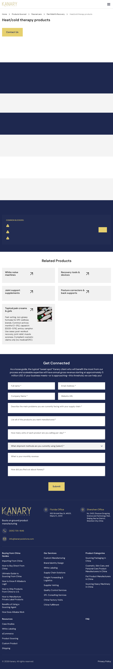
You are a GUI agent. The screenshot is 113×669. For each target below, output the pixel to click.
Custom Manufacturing (54, 558)
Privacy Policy (104, 661)
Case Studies (8, 624)
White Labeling (51, 567)
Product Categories (95, 553)
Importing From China (12, 561)
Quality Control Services (55, 590)
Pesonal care (36, 14)
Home (4, 14)
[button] (109, 4)
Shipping (6, 648)
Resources (7, 619)
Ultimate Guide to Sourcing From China (11, 575)
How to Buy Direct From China (13, 567)
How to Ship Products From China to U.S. (12, 590)
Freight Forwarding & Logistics (53, 579)
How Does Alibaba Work (13, 612)
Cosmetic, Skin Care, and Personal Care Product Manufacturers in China (97, 568)
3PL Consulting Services (55, 595)
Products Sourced (19, 14)
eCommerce (8, 633)
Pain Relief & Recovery (56, 14)
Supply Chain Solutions (54, 572)
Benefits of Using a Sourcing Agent (10, 606)
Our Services (50, 553)
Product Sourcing (10, 638)
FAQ (87, 619)
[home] (10, 4)
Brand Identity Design (54, 563)
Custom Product (10, 643)
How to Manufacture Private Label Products (12, 598)
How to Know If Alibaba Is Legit (14, 582)
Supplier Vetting (51, 585)
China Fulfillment (51, 604)
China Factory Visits (53, 599)
